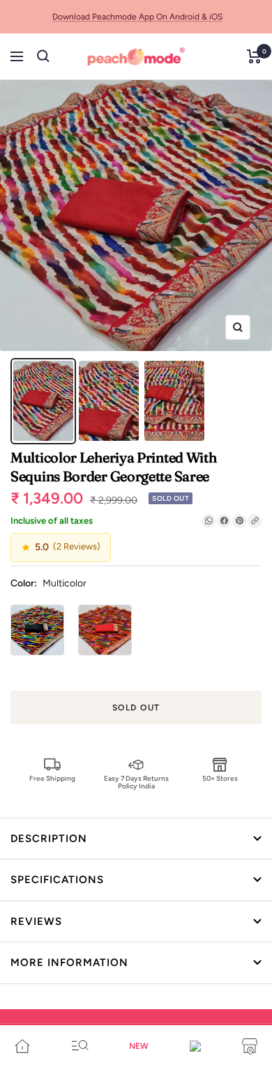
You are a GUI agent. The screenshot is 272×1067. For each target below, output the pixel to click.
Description (48, 838)
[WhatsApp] (209, 521)
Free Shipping (52, 778)
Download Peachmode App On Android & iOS (137, 17)
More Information (69, 962)
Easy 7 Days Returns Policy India (136, 782)
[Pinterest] (239, 521)
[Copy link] (255, 521)
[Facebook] (224, 521)
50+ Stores (220, 778)
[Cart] (254, 56)
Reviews (36, 921)
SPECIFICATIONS (57, 879)
